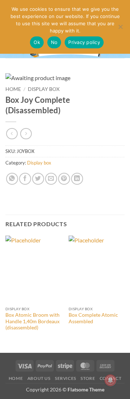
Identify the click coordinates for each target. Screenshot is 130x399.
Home (13, 89)
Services (65, 378)
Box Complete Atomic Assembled (93, 318)
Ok (37, 42)
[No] (120, 29)
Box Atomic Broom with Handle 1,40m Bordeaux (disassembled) (32, 321)
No (54, 42)
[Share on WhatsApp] (12, 179)
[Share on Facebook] (25, 179)
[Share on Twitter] (38, 179)
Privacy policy (84, 42)
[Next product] (11, 133)
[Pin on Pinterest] (64, 179)
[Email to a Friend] (51, 179)
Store (88, 378)
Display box (44, 89)
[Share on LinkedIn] (77, 179)
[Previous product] (25, 133)
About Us (39, 378)
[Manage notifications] (110, 380)
